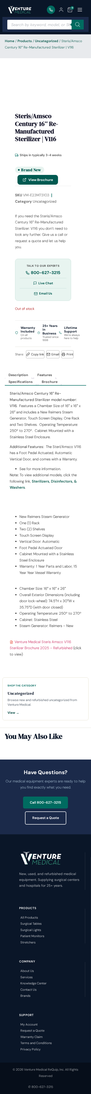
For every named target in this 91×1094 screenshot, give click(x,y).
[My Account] (61, 9)
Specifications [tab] (20, 382)
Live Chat (45, 283)
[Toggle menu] (80, 10)
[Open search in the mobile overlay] (45, 24)
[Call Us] (51, 10)
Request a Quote (45, 818)
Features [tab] (44, 375)
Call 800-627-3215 (45, 802)
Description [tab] (18, 375)
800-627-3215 (45, 272)
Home (9, 41)
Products (24, 41)
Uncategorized (46, 41)
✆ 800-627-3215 (40, 1087)
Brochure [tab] (50, 382)
